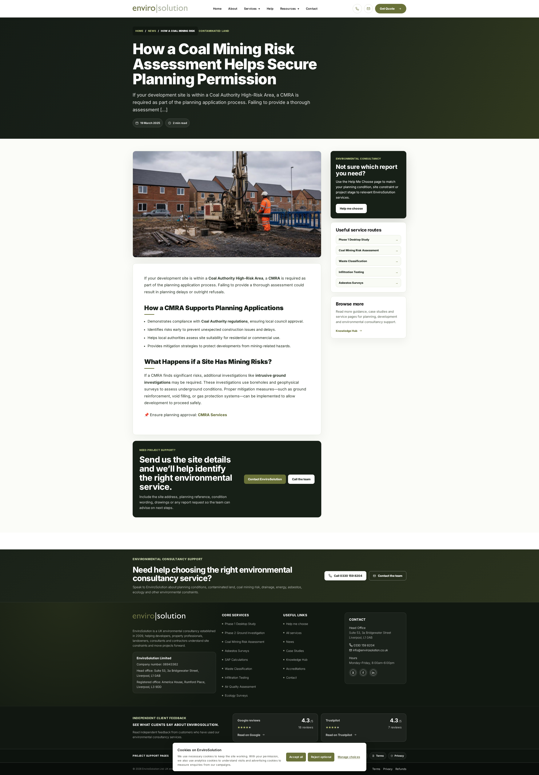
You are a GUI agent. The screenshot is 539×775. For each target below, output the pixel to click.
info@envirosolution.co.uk (370, 650)
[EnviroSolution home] (160, 8)
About (232, 8)
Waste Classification (353, 261)
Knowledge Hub (346, 330)
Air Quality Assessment (240, 686)
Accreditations (295, 668)
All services (294, 633)
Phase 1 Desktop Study (354, 239)
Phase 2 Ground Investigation (245, 633)
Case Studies (295, 651)
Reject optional (321, 757)
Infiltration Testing (351, 272)
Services (250, 8)
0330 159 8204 (364, 645)
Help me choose (351, 208)
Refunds (400, 769)
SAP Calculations (236, 659)
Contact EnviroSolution (265, 479)
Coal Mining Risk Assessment (359, 250)
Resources (288, 8)
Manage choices (349, 757)
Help (270, 8)
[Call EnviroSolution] (357, 8)
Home (217, 8)
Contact (312, 8)
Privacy (399, 755)
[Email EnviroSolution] (368, 8)
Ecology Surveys (236, 695)
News (152, 30)
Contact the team (390, 575)
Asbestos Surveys (351, 282)
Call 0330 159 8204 (348, 575)
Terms (380, 755)
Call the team (301, 479)
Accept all (296, 757)
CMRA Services (212, 415)
